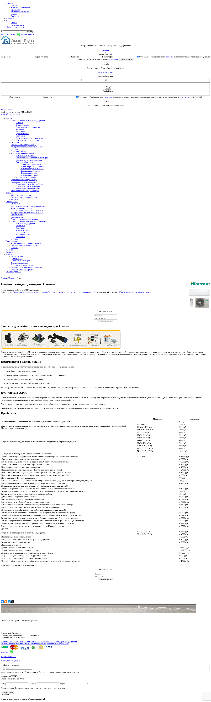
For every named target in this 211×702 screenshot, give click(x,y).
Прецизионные (17, 215)
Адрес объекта (41, 57)
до (106, 80)
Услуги (9, 254)
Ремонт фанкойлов (18, 151)
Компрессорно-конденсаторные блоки (27, 213)
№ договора (6, 57)
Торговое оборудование (25, 162)
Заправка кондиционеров (21, 208)
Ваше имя (74, 57)
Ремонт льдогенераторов (31, 164)
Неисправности (17, 25)
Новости (14, 5)
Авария (105, 50)
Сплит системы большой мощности (26, 219)
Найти (29, 32)
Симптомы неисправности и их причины (30, 292)
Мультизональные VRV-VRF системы (26, 243)
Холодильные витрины (30, 171)
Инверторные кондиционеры (28, 127)
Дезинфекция (16, 259)
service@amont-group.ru (10, 114)
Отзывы (14, 14)
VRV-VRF (15, 142)
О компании (11, 3)
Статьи (14, 23)
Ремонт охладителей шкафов (28, 188)
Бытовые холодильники (26, 156)
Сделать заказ (7, 692)
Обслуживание (12, 202)
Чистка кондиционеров (20, 261)
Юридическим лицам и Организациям (135, 292)
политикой (113, 59)
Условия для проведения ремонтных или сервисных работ (72, 292)
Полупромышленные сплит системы (31, 138)
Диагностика (11, 241)
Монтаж (9, 250)
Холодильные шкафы (29, 175)
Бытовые (19, 123)
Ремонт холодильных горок (32, 169)
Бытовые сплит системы (21, 195)
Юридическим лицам (20, 12)
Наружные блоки (23, 234)
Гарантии (15, 16)
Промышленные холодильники (29, 160)
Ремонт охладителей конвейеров (29, 184)
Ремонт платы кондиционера (23, 265)
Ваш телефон (107, 57)
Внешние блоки (22, 125)
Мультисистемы (22, 134)
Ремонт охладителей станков (28, 186)
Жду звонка (196, 97)
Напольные (20, 232)
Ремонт (9, 118)
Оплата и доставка (13, 272)
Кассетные (20, 131)
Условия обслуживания (20, 7)
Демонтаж (10, 252)
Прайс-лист (15, 10)
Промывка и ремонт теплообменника (26, 267)
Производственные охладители (24, 182)
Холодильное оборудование (22, 153)
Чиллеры (14, 149)
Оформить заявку (126, 59)
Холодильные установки (26, 177)
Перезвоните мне (105, 72)
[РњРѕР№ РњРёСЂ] (9, 601)
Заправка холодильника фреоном (29, 210)
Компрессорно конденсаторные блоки (26, 147)
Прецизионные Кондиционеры (24, 197)
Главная (4, 278)
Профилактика (17, 256)
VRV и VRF (16, 204)
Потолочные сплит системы (27, 140)
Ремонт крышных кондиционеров (25, 191)
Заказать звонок (105, 321)
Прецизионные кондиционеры (23, 145)
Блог (8, 20)
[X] (12, 601)
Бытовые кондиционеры (26, 223)
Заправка (9, 193)
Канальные (20, 129)
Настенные (20, 136)
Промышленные (17, 217)
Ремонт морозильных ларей (32, 166)
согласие (169, 57)
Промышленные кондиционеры (24, 180)
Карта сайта (6, 625)
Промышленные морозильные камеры (32, 158)
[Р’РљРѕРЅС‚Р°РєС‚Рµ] (2, 601)
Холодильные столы (29, 173)
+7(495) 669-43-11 (8, 657)
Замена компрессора (19, 263)
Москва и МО (7, 110)
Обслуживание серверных (22, 270)
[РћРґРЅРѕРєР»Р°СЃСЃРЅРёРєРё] (5, 601)
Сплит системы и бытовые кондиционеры (28, 120)
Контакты (10, 18)
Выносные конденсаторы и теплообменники (29, 206)
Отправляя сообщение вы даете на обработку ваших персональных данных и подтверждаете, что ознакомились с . (134, 97)
